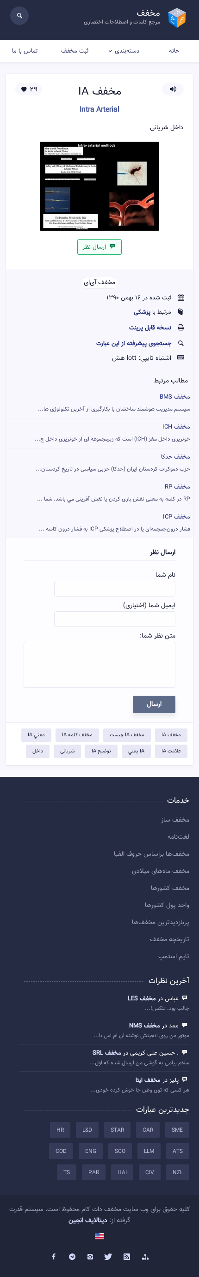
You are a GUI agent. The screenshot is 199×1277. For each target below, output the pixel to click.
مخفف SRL (107, 1053)
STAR (117, 1130)
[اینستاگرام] (90, 1257)
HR (60, 1130)
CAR (148, 1130)
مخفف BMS (114, 403)
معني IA (36, 735)
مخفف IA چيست (127, 735)
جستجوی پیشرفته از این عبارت (133, 343)
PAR (93, 1173)
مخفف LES (142, 998)
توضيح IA (101, 751)
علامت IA (171, 751)
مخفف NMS (144, 1026)
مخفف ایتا (148, 1080)
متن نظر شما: (157, 636)
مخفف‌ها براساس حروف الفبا (151, 854)
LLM (149, 1151)
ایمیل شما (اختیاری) (149, 606)
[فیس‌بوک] (53, 1257)
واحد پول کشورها (167, 906)
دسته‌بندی (127, 51)
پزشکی (142, 312)
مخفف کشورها (170, 888)
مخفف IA (171, 735)
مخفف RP (113, 493)
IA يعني (136, 751)
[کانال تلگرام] (72, 1257)
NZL (178, 1173)
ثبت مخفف (74, 51)
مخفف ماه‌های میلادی (160, 871)
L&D (87, 1130)
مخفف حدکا (113, 463)
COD (61, 1151)
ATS (178, 1151)
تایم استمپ (173, 957)
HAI (122, 1173)
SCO (120, 1151)
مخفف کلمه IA (77, 735)
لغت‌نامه (178, 837)
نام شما (165, 575)
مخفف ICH (112, 433)
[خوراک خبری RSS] (127, 1257)
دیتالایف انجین (87, 1221)
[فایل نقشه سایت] (145, 1257)
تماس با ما (24, 51)
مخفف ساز (175, 820)
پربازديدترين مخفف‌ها (160, 923)
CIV (149, 1173)
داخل (37, 751)
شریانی (67, 751)
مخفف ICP (114, 523)
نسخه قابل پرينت (150, 328)
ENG (90, 1151)
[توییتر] (109, 1257)
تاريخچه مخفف (169, 940)
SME (177, 1130)
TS (66, 1173)
